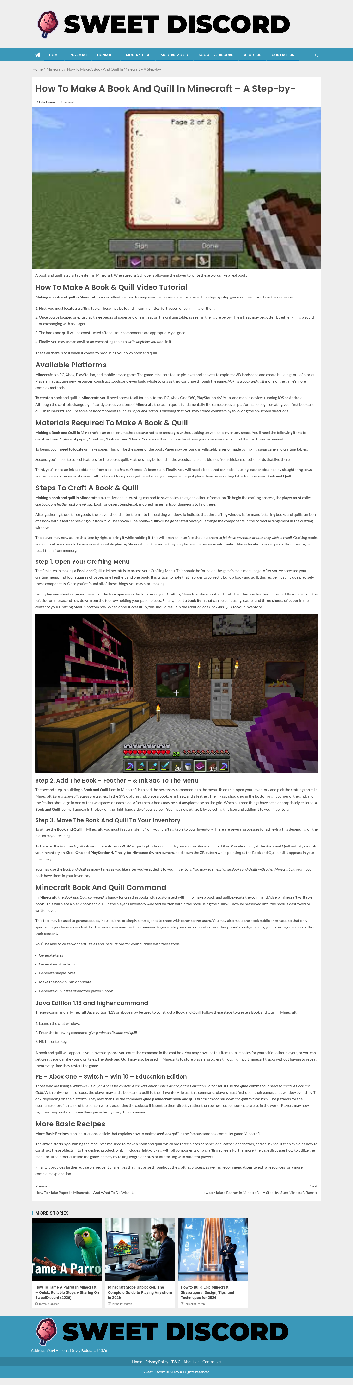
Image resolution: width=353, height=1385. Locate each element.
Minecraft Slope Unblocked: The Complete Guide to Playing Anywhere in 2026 (140, 1292)
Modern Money (174, 54)
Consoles (106, 54)
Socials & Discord (216, 54)
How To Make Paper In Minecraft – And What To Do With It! (84, 1189)
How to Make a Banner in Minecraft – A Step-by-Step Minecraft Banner (259, 1189)
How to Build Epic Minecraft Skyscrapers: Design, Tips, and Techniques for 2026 (207, 1292)
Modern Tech (138, 54)
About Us (252, 54)
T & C (175, 1361)
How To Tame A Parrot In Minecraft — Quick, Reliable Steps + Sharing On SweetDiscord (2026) (67, 1292)
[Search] (316, 55)
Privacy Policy (156, 1361)
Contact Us (283, 54)
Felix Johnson (48, 102)
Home (54, 54)
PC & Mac (78, 54)
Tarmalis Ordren (49, 1303)
